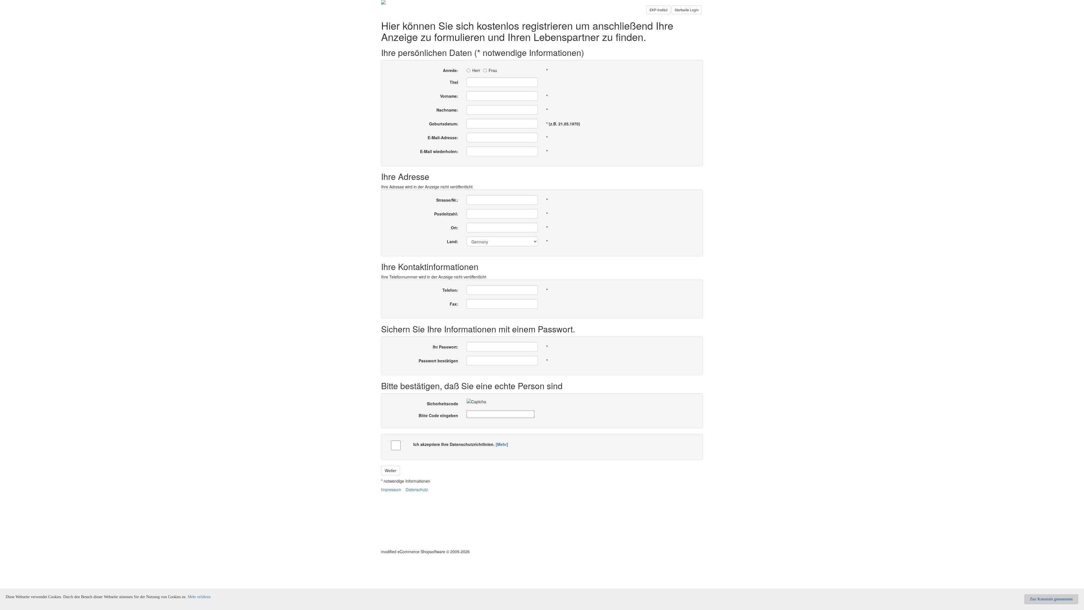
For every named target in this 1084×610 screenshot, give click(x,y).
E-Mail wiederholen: (439, 151)
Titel (454, 82)
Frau (493, 70)
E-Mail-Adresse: (443, 137)
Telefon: (450, 290)
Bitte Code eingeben (438, 415)
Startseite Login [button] (687, 9)
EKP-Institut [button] (658, 9)
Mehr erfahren (199, 597)
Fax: (454, 304)
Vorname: (449, 96)
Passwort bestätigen (438, 360)
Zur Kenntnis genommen (1051, 599)
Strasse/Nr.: (447, 200)
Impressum (391, 489)
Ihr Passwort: (445, 347)
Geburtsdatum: (443, 124)
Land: (452, 241)
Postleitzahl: (446, 214)
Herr (476, 70)
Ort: (454, 227)
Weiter (390, 470)
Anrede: (450, 70)
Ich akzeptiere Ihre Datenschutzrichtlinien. (460, 444)
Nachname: (447, 110)
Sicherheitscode (442, 403)
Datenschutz (417, 489)
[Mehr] (502, 444)
